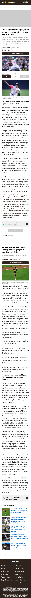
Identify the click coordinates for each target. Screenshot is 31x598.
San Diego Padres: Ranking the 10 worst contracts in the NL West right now (16, 200)
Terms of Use (5, 577)
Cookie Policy (19, 577)
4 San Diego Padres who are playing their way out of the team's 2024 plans (16, 196)
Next (24, 76)
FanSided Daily (19, 571)
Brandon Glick (7, 259)
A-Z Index (4, 583)
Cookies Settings (20, 583)
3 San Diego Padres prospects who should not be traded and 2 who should (16, 210)
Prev (6, 76)
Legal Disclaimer (6, 580)
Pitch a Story (5, 574)
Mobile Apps (5, 571)
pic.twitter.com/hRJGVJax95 (20, 367)
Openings (18, 565)
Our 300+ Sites (19, 568)
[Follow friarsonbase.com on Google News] (27, 224)
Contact (3, 568)
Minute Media (9, 587)
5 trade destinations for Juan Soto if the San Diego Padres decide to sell (16, 205)
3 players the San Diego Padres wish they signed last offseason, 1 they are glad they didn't (15, 215)
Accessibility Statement (22, 580)
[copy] (11, 50)
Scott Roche (6, 47)
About (3, 565)
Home (3, 235)
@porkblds (7, 367)
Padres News (9, 235)
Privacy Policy (19, 574)
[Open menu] (2, 2)
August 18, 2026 (6, 371)
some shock (17, 439)
